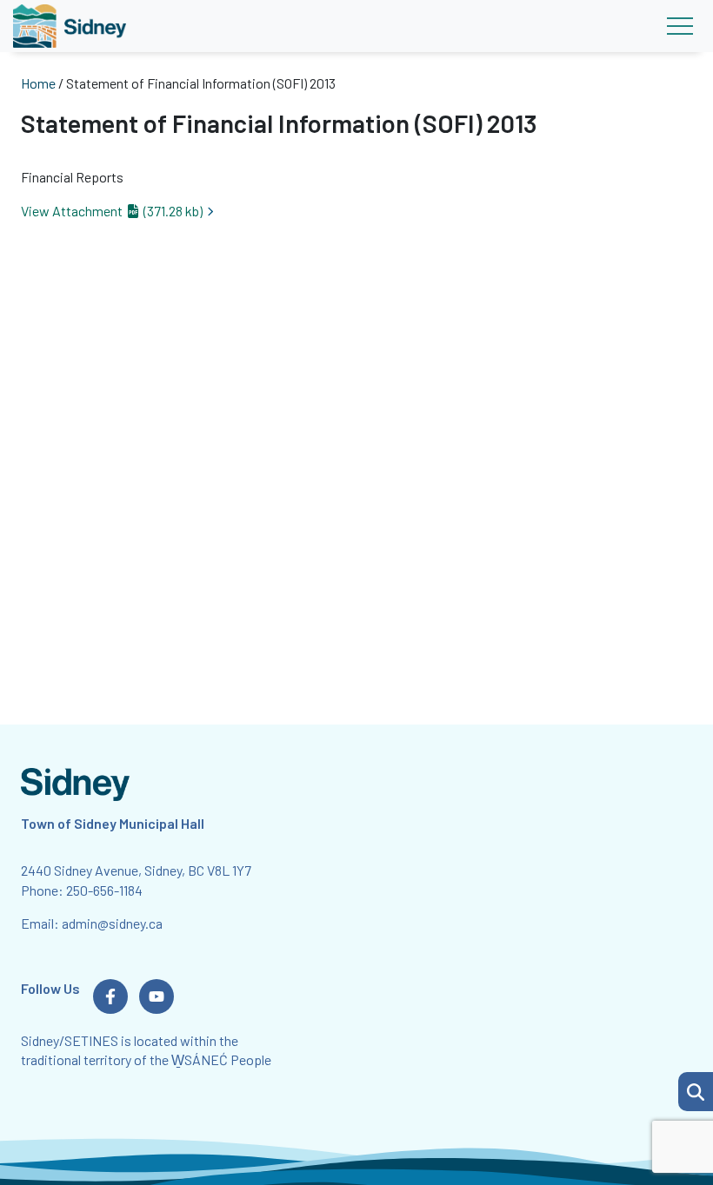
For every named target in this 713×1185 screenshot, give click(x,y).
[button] (695, 1091)
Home (38, 83)
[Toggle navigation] (679, 26)
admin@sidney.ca (112, 923)
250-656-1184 (104, 890)
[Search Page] (695, 1089)
